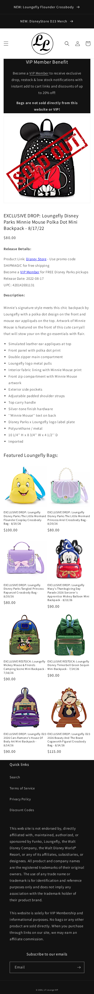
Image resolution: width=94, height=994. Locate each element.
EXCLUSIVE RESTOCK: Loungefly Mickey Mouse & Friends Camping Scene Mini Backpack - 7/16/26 (25, 667)
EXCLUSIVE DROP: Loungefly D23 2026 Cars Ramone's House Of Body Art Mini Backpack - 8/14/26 (25, 739)
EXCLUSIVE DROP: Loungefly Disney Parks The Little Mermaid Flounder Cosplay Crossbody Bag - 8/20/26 (25, 517)
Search (15, 777)
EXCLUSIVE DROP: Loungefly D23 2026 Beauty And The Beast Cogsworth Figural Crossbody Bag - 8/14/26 (68, 739)
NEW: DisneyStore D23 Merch (44, 21)
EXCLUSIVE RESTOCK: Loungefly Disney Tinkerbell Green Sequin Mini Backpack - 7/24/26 (68, 665)
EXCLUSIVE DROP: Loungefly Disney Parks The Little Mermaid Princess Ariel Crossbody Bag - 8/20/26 (68, 517)
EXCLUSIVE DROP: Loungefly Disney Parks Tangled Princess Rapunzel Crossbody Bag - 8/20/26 (24, 590)
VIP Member (38, 73)
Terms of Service (22, 788)
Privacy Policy (20, 799)
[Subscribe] (79, 967)
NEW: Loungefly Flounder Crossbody (44, 7)
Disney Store (36, 259)
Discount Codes (22, 810)
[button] (6, 43)
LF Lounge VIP (51, 989)
